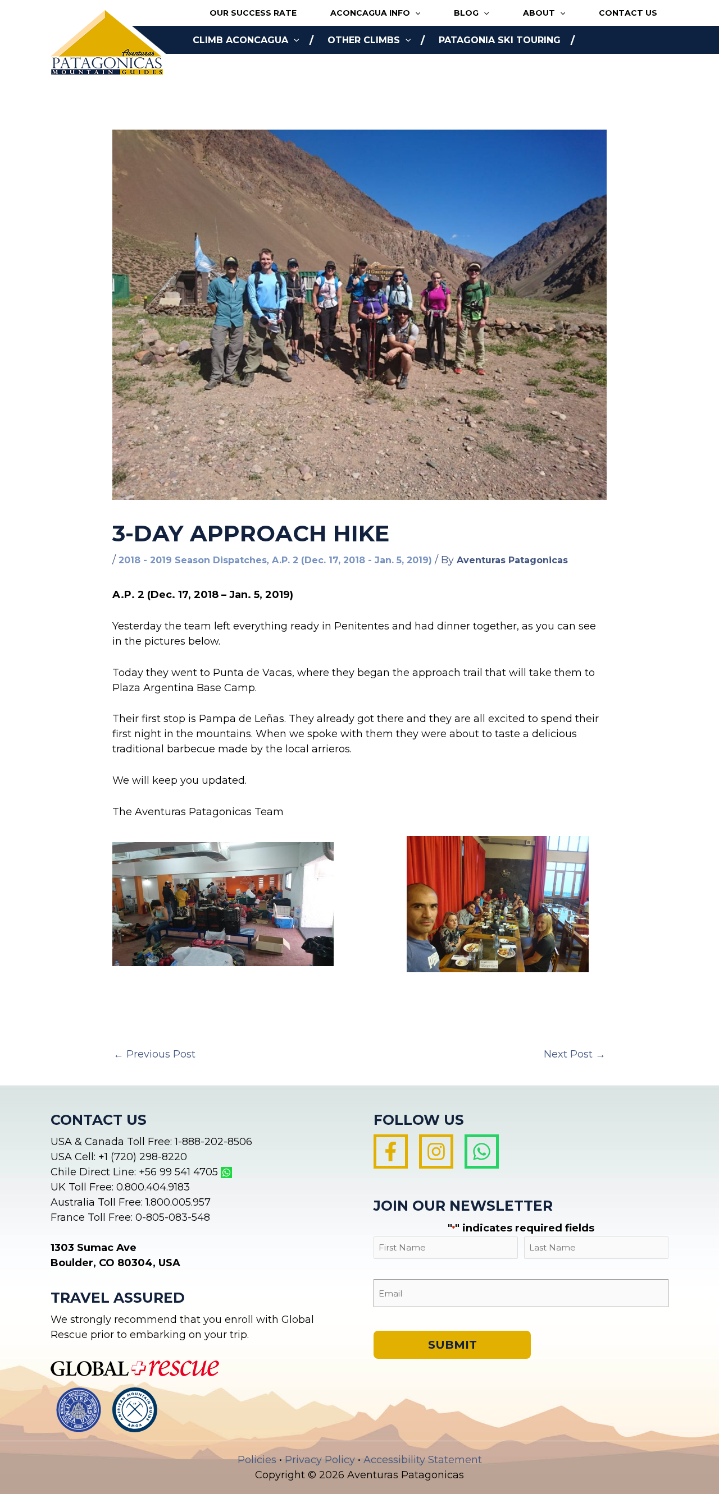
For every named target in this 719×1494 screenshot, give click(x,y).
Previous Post (154, 1054)
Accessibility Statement (422, 1460)
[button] (415, 13)
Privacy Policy (320, 1460)
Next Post (575, 1054)
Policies (257, 1460)
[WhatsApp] (482, 1151)
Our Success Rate (253, 13)
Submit (452, 1345)
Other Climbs (363, 40)
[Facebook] (391, 1151)
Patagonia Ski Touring (500, 40)
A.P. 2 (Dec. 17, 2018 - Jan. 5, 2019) (352, 560)
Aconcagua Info (370, 13)
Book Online (226, 68)
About (539, 13)
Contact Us (628, 13)
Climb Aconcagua (240, 40)
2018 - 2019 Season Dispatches (193, 560)
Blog (466, 13)
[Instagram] (436, 1151)
